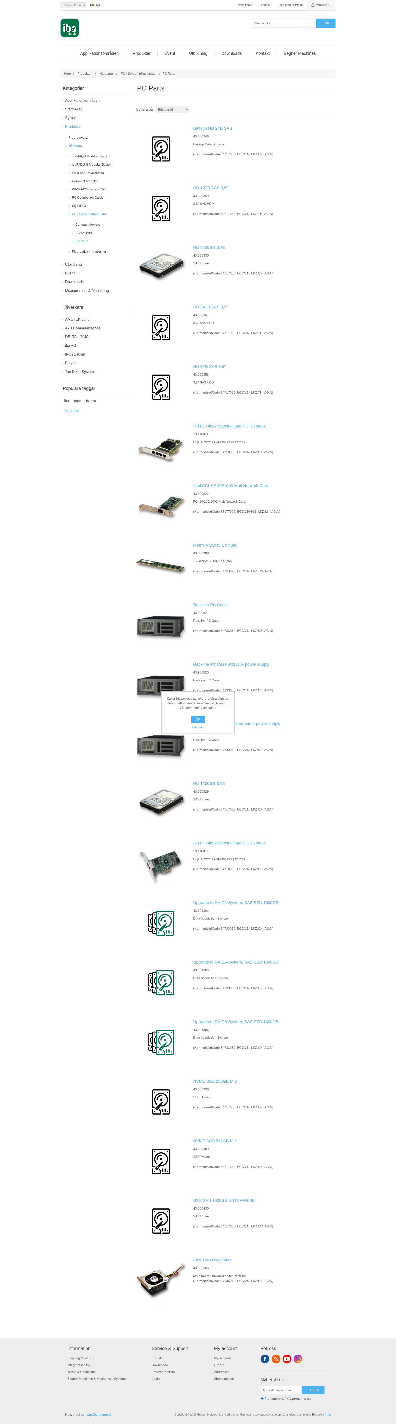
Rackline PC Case (210, 604)
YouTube (287, 1359)
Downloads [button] (231, 53)
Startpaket (73, 109)
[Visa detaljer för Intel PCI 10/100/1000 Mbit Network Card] (161, 506)
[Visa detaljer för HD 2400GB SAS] (161, 268)
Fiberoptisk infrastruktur (89, 251)
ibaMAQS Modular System (91, 156)
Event (69, 273)
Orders (219, 1365)
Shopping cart (224, 1378)
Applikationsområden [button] (99, 53)
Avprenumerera (300, 1398)
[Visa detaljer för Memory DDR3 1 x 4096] (161, 566)
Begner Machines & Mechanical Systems (96, 1378)
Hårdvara (75, 146)
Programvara (78, 137)
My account (222, 1358)
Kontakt (157, 1358)
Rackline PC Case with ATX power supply (231, 664)
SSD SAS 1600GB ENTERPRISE (224, 1200)
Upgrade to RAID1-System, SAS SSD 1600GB (235, 902)
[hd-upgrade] (161, 923)
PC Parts (81, 241)
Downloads (74, 282)
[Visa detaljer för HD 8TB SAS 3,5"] (161, 387)
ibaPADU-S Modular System (92, 164)
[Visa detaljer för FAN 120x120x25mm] (161, 1280)
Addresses (221, 1372)
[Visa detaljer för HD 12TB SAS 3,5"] (161, 208)
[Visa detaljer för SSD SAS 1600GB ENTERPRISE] (161, 1221)
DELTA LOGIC (77, 337)
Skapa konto (244, 5)
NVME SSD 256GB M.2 (215, 1081)
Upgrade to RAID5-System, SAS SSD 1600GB (235, 962)
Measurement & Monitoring (87, 291)
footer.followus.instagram (298, 1359)
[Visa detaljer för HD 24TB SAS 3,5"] (161, 327)
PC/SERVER (84, 233)
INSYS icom (75, 354)
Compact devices (87, 224)
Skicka (313, 1390)
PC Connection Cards (87, 197)
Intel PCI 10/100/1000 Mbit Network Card (230, 485)
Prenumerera (274, 1398)
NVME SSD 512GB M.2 (215, 1141)
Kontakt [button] (263, 53)
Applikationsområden (82, 100)
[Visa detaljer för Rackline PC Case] (161, 625)
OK (198, 719)
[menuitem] (99, 53)
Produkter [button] (142, 53)
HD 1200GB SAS (209, 783)
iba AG (70, 346)
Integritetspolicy (78, 1365)
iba (66, 401)
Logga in (264, 5)
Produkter (73, 127)
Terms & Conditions (81, 1372)
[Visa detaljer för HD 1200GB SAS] (161, 804)
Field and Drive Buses (88, 173)
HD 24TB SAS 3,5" (210, 307)
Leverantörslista (163, 1372)
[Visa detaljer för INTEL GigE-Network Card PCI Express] (161, 447)
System (71, 118)
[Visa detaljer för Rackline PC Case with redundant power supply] (161, 744)
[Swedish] (92, 4)
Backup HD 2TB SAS (212, 128)
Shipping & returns (80, 1358)
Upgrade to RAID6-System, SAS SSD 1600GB (235, 1021)
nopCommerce (98, 1414)
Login (156, 1378)
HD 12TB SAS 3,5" (210, 188)
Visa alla (72, 411)
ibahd (78, 401)
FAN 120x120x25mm (212, 1260)
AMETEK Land (77, 319)
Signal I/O (79, 206)
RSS (276, 1359)
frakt (328, 1414)
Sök (325, 23)
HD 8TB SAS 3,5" (209, 366)
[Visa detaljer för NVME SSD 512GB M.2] (161, 1161)
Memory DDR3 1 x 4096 (215, 545)
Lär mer (198, 727)
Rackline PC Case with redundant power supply (236, 724)
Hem (67, 73)
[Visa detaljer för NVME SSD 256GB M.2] (161, 1102)
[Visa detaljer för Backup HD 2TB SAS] (161, 149)
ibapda (91, 401)
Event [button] (170, 53)
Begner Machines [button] (300, 53)
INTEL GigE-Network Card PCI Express (229, 426)
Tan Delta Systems (80, 372)
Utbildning (73, 264)
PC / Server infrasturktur (89, 214)
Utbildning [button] (198, 53)
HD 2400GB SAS (209, 247)
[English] (98, 4)
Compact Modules (85, 181)
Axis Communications (83, 328)
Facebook (265, 1359)
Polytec (71, 363)
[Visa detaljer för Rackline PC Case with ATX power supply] (161, 685)
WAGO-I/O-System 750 (89, 189)
